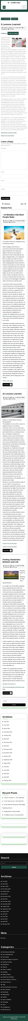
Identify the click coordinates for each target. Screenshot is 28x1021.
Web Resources (6, 1009)
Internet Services (6, 982)
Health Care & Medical (8, 977)
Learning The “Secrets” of (9, 684)
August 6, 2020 (7, 27)
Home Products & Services (9, 979)
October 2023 (7, 735)
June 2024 (6, 725)
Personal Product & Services (9, 987)
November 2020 (8, 752)
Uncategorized (6, 1007)
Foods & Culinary (13, 33)
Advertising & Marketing (8, 952)
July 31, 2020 (8, 565)
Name (3, 172)
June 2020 (6, 770)
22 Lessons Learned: (12, 394)
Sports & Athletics (6, 999)
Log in (3, 938)
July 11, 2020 (8, 220)
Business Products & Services (10, 959)
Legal (3, 984)
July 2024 (6, 721)
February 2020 (7, 780)
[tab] (4, 7)
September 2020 (8, 759)
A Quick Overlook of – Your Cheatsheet (14, 797)
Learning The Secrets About (10, 543)
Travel (3, 1004)
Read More (7, 385)
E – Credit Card (14, 3)
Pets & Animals (6, 989)
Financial (4, 967)
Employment (5, 964)
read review (10, 380)
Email (3, 180)
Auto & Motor (5, 957)
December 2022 (8, 742)
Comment (4, 148)
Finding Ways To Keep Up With (9, 132)
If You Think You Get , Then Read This (14, 801)
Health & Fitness (6, 974)
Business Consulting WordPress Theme (13, 1017)
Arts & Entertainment (7, 954)
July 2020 (6, 766)
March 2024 (7, 728)
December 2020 (8, 749)
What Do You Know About (7, 135)
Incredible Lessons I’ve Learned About (13, 815)
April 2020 (6, 777)
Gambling (4, 972)
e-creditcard (17, 27)
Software (4, 997)
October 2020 (7, 756)
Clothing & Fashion (7, 962)
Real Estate (5, 992)
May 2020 (6, 773)
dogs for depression (13, 316)
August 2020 (7, 763)
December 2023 (8, 732)
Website (3, 189)
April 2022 (6, 745)
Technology (5, 1002)
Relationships (5, 994)
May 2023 (6, 739)
